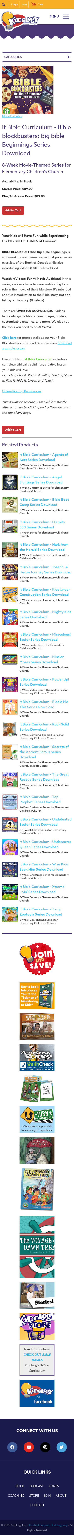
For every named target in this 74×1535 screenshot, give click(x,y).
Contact (37, 1505)
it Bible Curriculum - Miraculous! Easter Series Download (45, 637)
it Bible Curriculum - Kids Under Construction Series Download (45, 592)
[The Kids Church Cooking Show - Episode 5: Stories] (37, 1295)
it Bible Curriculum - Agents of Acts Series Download (44, 457)
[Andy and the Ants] (37, 1150)
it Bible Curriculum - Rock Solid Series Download (44, 727)
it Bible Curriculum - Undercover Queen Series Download (45, 844)
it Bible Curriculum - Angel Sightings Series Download (41, 480)
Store (34, 1495)
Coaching (16, 1495)
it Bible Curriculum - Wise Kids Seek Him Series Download (44, 867)
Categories (37, 57)
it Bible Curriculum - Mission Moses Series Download (42, 659)
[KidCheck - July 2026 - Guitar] (37, 1057)
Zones (54, 1486)
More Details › (12, 116)
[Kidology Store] (37, 1326)
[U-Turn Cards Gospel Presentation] (37, 1119)
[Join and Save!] (37, 974)
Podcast (36, 1486)
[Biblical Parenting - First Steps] (37, 1026)
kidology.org (60, 1525)
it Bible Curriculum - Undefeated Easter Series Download (46, 822)
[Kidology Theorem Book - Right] (37, 995)
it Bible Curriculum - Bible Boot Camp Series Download (44, 502)
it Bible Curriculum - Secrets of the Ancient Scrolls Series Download (44, 752)
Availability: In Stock (17, 181)
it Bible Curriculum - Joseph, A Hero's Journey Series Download (45, 569)
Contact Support (39, 1525)
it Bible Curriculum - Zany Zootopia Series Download (41, 912)
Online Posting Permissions (21, 391)
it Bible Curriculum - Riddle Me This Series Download (44, 704)
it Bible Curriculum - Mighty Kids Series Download (45, 614)
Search (5, 4)
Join (24, 4)
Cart (40, 4)
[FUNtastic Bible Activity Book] (37, 1088)
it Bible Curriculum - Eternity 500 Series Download (42, 525)
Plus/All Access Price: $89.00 (23, 196)
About (61, 1495)
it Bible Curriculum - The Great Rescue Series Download (44, 777)
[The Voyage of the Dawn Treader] (37, 1247)
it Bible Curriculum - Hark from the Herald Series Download (44, 547)
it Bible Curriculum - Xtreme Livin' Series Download (42, 889)
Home (19, 1486)
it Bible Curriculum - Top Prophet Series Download (40, 799)
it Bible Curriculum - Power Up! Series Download (44, 682)
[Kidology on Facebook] (37, 1393)
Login (14, 4)
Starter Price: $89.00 (17, 189)
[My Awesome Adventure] (37, 1190)
